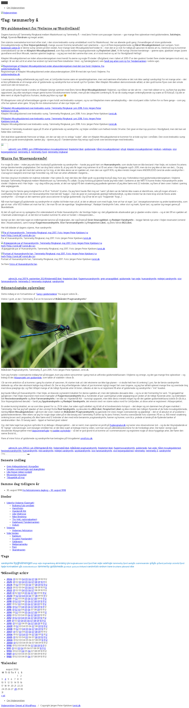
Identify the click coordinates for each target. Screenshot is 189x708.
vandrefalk (93, 566)
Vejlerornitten (8, 705)
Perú (14, 547)
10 (42, 582)
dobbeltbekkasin (30, 566)
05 (26, 579)
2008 (9, 629)
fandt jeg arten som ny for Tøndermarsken (125, 61)
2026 (9, 579)
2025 (9, 582)
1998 (9, 645)
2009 (9, 626)
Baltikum (16, 536)
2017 (9, 604)
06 (29, 579)
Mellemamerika (19, 544)
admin (11, 149)
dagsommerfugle (40, 430)
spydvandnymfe (82, 450)
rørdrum (157, 149)
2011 (9, 620)
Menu (4, 3)
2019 (9, 598)
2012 (9, 618)
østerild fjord (178, 563)
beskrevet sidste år (10, 47)
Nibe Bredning (19, 516)
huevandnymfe (149, 278)
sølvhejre (167, 149)
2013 (9, 615)
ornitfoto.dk (86, 438)
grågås (153, 563)
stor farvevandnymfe (101, 450)
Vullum (15, 525)
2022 (9, 590)
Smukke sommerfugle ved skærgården (26, 469)
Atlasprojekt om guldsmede (28, 377)
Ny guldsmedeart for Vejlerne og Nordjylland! (40, 28)
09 (39, 582)
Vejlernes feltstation (22, 530)
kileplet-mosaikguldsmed (139, 149)
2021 (9, 593)
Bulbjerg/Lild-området (23, 505)
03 (20, 582)
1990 (9, 651)
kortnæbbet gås (14, 566)
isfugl (123, 149)
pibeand (125, 566)
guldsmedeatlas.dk (10, 74)
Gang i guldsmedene (47, 294)
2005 (9, 637)
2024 (9, 584)
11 (44, 582)
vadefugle (107, 563)
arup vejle (37, 563)
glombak (67, 566)
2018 (9, 601)
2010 (9, 623)
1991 (9, 648)
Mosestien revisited (16, 474)
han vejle (136, 278)
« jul (3, 695)
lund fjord (88, 563)
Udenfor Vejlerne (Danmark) (20, 502)
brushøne (117, 566)
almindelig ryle (63, 563)
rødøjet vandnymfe (166, 278)
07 (33, 579)
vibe (132, 566)
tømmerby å (24, 152)
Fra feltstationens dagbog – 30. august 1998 (44, 490)
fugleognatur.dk (118, 425)
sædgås (131, 563)
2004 (9, 640)
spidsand (76, 566)
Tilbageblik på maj (15, 477)
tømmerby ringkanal (58, 152)
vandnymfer (58, 281)
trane (109, 566)
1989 (9, 653)
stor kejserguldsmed (123, 450)
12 (46, 584)
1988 (9, 656)
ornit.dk (113, 113)
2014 (9, 612)
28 (15, 689)
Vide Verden (13, 533)
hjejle (3, 566)
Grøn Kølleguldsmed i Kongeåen (23, 466)
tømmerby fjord (39, 152)
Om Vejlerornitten (16, 7)
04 (23, 579)
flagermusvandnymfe (88, 278)
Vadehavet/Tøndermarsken (25, 522)
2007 (9, 631)
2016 (9, 606)
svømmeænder (142, 563)
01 (14, 579)
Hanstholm (17, 508)
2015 (9, 609)
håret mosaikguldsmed (108, 149)
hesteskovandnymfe (11, 450)
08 (36, 579)
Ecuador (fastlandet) (22, 538)
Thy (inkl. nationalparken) (24, 519)
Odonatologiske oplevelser (23, 288)
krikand (83, 566)
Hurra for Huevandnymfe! (24, 158)
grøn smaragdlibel (109, 278)
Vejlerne (41, 149)
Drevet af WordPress (25, 705)
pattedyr (168, 563)
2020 (9, 595)
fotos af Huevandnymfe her (23, 264)
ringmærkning (48, 563)
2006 (9, 634)
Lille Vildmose (19, 513)
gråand (160, 563)
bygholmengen (23, 563)
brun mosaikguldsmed (57, 149)
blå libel (58, 278)
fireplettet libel (76, 149)
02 (17, 584)
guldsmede (90, 149)
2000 (9, 642)
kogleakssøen (77, 563)
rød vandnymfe (45, 450)
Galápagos (17, 541)
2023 (9, 587)
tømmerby (140, 450)
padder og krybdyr (62, 430)
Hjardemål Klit (45, 448)
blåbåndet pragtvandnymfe (83, 448)
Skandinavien (18, 549)
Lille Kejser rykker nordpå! (19, 472)
